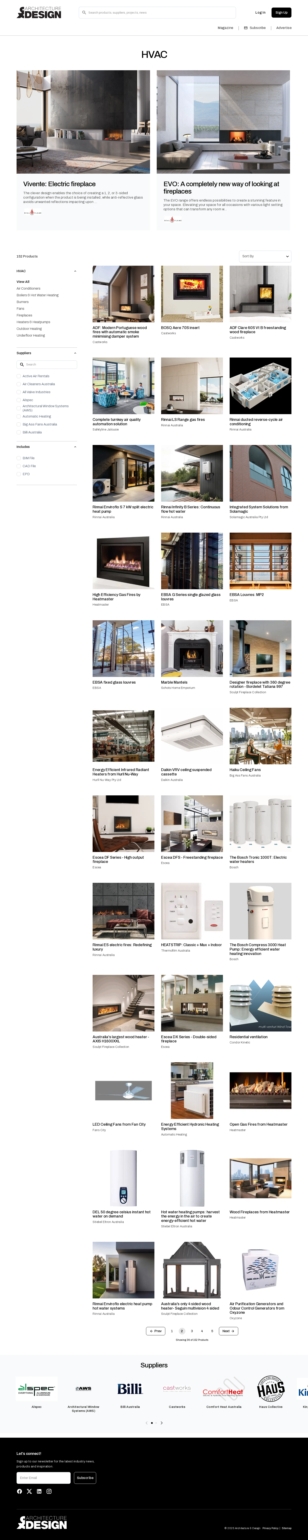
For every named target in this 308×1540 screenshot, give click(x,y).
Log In (260, 12)
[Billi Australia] (130, 1394)
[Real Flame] (32, 211)
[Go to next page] (228, 1331)
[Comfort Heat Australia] (224, 1394)
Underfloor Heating (31, 335)
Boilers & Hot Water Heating (38, 295)
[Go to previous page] (155, 1331)
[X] (29, 1491)
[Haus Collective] (271, 1394)
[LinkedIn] (39, 1491)
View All (23, 282)
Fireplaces (24, 315)
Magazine (225, 28)
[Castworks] (177, 1394)
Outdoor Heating (29, 328)
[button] (47, 271)
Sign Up (281, 12)
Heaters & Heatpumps (33, 322)
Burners (23, 302)
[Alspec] (37, 1394)
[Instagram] (49, 1491)
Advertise (284, 28)
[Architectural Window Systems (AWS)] (83, 1394)
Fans (20, 308)
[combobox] (265, 256)
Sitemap (286, 1528)
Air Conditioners (28, 288)
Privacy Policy (270, 1528)
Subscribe (258, 28)
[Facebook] (19, 1491)
